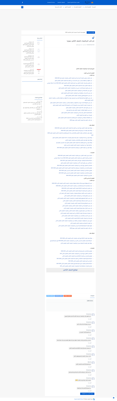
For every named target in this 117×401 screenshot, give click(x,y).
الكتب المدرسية (58, 7)
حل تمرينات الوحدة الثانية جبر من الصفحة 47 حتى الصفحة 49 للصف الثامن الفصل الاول (72, 105)
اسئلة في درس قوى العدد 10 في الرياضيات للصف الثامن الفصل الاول (76, 163)
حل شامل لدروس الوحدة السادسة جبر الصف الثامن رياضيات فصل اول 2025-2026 (73, 78)
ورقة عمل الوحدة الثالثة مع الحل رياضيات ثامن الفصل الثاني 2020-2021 (76, 238)
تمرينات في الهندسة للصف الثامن (84, 115)
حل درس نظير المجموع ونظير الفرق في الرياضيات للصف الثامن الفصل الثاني (74, 198)
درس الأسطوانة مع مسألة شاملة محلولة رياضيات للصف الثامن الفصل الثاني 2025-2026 (72, 183)
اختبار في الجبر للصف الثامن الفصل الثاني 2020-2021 (80, 261)
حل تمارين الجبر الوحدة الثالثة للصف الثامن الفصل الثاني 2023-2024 (77, 188)
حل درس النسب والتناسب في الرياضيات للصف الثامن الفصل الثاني (77, 215)
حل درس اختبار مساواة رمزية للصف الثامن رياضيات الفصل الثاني (77, 200)
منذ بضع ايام (31, 41)
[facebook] (22, 2)
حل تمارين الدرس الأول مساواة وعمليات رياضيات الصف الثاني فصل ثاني (75, 193)
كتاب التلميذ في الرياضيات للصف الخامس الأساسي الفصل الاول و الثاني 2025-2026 (28, 72)
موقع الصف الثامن (70, 270)
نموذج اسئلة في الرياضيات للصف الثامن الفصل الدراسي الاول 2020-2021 (75, 170)
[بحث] (22, 7)
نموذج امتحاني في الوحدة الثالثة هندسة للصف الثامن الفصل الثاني (77, 256)
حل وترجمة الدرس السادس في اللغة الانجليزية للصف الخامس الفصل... (33, 119)
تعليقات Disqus (50, 295)
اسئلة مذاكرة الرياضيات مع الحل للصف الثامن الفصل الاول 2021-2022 (76, 160)
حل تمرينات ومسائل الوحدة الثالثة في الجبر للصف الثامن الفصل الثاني (76, 213)
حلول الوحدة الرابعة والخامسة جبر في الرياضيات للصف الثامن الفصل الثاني (75, 225)
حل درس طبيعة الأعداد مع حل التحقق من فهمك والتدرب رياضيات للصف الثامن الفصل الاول (71, 102)
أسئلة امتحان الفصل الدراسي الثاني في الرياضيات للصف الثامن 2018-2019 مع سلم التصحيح (71, 240)
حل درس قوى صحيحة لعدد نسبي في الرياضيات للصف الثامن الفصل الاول (75, 88)
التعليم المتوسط (77, 7)
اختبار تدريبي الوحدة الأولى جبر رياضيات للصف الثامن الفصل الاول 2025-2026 (75, 155)
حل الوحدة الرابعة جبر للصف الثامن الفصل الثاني (81, 223)
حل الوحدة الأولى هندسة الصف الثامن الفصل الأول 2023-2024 (78, 85)
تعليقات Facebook (58, 295)
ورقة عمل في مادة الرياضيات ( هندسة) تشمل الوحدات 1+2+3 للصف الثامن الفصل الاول (72, 137)
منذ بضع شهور (30, 55)
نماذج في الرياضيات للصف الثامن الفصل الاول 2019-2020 (79, 175)
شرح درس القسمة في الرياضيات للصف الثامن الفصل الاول (78, 90)
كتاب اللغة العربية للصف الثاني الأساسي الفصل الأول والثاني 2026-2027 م (28, 52)
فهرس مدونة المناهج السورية (73, 2)
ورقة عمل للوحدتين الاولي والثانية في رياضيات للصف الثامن (78, 140)
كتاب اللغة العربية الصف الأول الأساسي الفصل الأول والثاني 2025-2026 (28, 45)
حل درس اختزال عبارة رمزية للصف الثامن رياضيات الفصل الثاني (78, 208)
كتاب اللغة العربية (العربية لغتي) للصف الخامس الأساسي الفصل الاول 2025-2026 (28, 65)
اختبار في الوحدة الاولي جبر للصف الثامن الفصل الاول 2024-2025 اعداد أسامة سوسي (73, 158)
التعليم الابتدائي (87, 7)
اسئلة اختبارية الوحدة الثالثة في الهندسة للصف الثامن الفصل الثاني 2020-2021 (74, 258)
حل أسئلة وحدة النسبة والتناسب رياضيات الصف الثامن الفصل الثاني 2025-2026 (74, 185)
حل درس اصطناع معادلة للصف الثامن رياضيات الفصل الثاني (78, 203)
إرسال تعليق (90, 300)
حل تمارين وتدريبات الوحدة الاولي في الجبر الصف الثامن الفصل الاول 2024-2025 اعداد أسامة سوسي (69, 83)
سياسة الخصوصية (51, 2)
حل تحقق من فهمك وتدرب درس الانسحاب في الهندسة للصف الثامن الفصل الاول (73, 80)
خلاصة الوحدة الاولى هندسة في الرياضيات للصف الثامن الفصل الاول (76, 112)
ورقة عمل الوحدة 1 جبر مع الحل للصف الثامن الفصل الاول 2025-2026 (76, 130)
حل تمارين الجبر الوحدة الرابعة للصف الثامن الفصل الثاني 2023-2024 (76, 190)
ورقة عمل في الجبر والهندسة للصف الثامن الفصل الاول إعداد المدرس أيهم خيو (74, 142)
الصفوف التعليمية (61, 2)
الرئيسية (94, 7)
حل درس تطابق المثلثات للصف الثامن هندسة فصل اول (79, 110)
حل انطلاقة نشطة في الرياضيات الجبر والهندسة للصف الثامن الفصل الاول (75, 117)
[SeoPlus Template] (94, 399)
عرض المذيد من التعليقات (87, 393)
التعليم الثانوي (68, 7)
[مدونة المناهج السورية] (89, 2)
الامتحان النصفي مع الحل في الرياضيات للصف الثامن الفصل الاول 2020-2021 (74, 165)
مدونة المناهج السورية (78, 399)
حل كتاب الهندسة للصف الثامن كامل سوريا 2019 (81, 120)
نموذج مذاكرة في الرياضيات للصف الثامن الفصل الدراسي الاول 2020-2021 (75, 173)
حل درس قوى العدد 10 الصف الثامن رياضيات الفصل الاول (79, 107)
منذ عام (31, 62)
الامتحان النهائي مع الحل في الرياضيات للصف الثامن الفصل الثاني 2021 (76, 253)
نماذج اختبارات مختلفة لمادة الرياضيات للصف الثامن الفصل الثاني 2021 (76, 266)
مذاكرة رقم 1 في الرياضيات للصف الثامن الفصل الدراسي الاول (78, 145)
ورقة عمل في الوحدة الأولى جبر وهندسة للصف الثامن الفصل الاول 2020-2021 (74, 147)
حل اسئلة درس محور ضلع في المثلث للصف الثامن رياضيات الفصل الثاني (75, 210)
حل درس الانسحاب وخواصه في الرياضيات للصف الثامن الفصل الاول (76, 93)
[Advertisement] (58, 19)
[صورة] (38, 43)
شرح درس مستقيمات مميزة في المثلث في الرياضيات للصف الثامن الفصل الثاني (74, 220)
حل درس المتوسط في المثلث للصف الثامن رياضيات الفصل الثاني (77, 205)
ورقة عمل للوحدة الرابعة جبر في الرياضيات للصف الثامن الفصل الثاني (76, 243)
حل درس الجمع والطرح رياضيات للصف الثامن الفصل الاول (78, 95)
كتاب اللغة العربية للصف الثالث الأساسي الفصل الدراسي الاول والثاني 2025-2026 (28, 58)
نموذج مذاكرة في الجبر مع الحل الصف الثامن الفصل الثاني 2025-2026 (76, 251)
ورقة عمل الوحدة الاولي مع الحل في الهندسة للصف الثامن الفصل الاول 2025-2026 (73, 128)
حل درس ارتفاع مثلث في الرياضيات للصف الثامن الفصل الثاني (78, 195)
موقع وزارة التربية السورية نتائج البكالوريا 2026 (75, 31)
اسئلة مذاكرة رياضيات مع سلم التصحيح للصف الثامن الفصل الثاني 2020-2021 (74, 263)
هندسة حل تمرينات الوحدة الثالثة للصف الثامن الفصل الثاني (78, 218)
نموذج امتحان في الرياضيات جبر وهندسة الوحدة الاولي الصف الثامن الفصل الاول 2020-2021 (71, 168)
